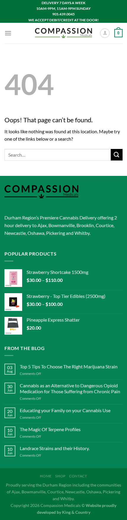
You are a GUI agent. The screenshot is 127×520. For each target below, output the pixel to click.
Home (45, 476)
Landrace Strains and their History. (54, 448)
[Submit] (117, 155)
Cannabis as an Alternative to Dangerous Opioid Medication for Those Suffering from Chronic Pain (70, 388)
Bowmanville (61, 225)
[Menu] (8, 33)
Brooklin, (85, 225)
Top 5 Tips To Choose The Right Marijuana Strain (69, 366)
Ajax (42, 225)
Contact (78, 476)
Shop (60, 476)
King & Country (76, 512)
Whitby (81, 233)
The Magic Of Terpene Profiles (50, 429)
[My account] (105, 33)
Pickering (55, 233)
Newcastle (15, 233)
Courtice (104, 225)
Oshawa (35, 233)
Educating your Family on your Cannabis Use (65, 410)
